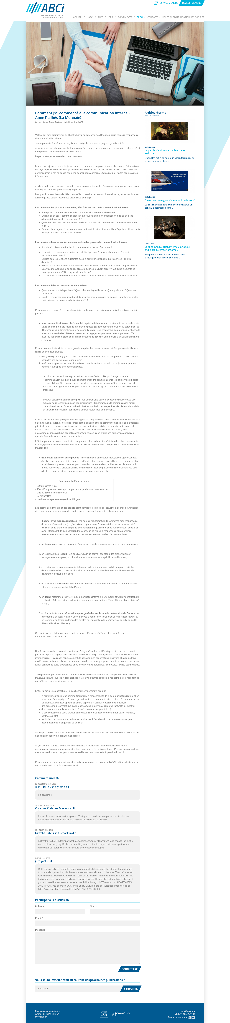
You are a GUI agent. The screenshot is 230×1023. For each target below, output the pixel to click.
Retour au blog (152, 115)
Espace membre (169, 3)
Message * (40, 929)
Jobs (110, 17)
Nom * (93, 906)
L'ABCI (90, 17)
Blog (140, 17)
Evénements (125, 17)
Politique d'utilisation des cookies (183, 17)
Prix (100, 17)
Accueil (77, 17)
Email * (39, 918)
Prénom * (40, 906)
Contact (152, 17)
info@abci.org (188, 1011)
